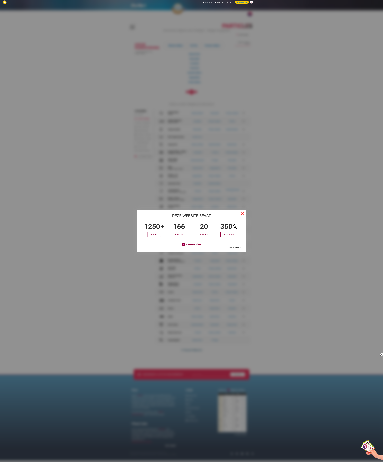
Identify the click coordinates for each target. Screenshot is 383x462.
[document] (191, 231)
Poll (231, 2)
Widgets (208, 2)
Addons (220, 2)
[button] (242, 214)
